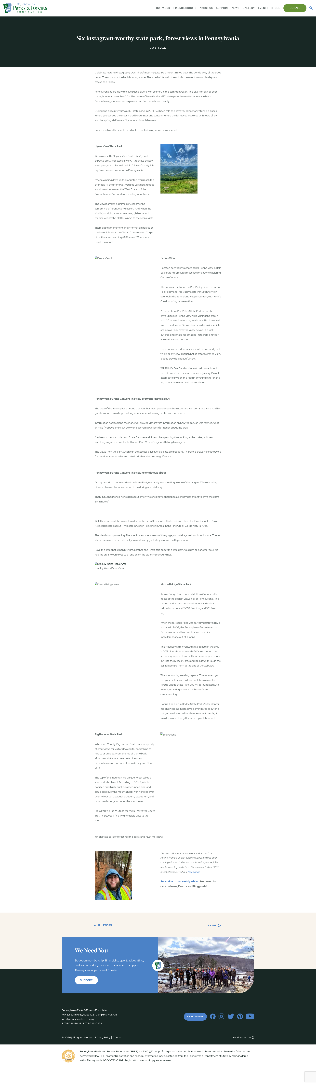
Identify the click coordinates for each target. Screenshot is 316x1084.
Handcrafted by (242, 1037)
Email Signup (195, 1016)
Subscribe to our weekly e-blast (179, 881)
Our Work (163, 8)
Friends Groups (184, 8)
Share (212, 925)
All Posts (104, 925)
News (235, 8)
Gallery (249, 8)
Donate (295, 8)
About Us (206, 8)
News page (194, 872)
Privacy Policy (103, 1037)
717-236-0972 (93, 1023)
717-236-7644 (72, 1023)
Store (276, 8)
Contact (117, 1037)
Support (222, 8)
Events (263, 8)
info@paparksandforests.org (78, 1019)
